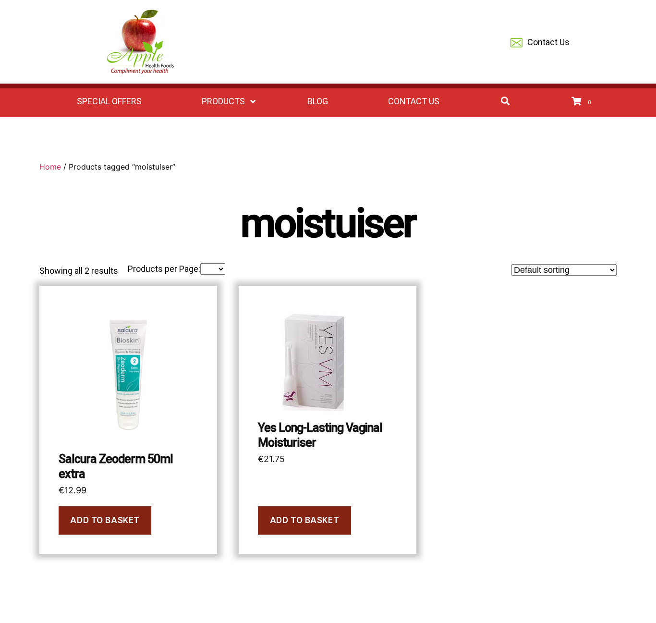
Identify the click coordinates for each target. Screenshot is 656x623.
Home (50, 166)
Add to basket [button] (104, 520)
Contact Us (548, 42)
